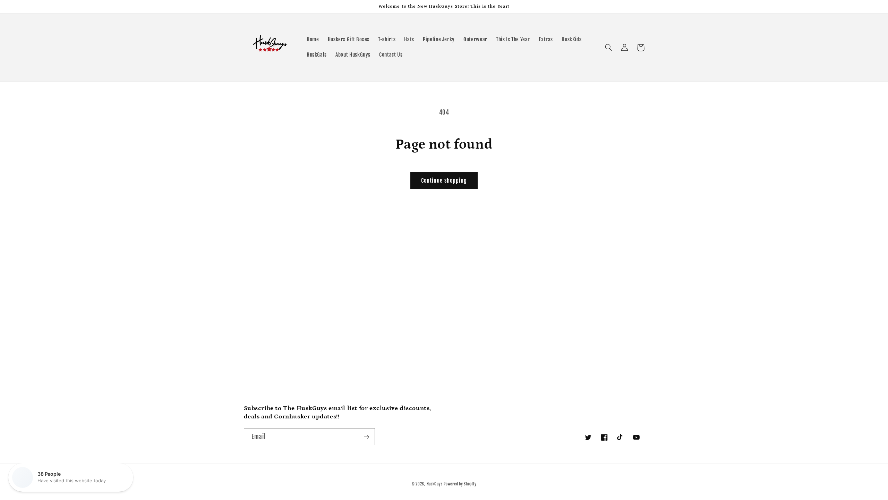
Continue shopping (444, 180)
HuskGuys (435, 484)
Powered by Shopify (460, 484)
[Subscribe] (366, 436)
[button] (609, 48)
